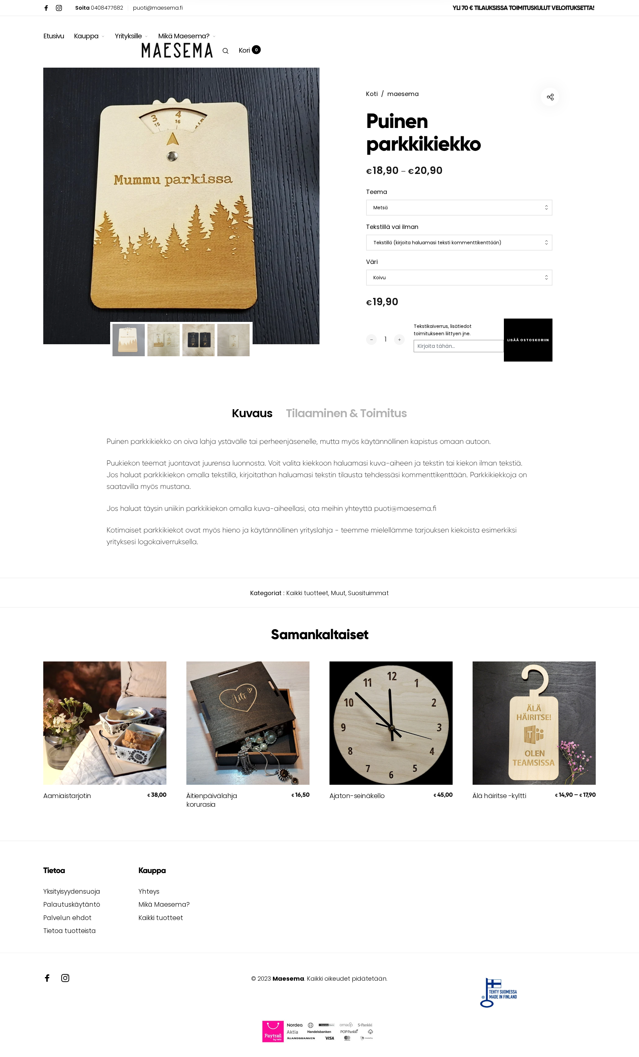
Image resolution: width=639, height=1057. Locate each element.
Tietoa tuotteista (69, 930)
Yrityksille (128, 36)
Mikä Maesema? (183, 36)
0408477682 (99, 8)
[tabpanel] (181, 206)
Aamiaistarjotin (67, 795)
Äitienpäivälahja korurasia (211, 800)
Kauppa (86, 36)
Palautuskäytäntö (71, 904)
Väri (372, 262)
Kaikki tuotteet (307, 593)
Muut (338, 593)
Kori (248, 50)
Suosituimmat (368, 593)
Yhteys (148, 891)
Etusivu (53, 36)
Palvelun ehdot (67, 917)
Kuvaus (252, 413)
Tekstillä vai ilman (392, 227)
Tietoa (54, 870)
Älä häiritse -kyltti (499, 795)
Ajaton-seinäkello (357, 795)
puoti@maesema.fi (158, 8)
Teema (376, 192)
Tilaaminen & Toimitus (346, 413)
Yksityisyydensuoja (71, 891)
